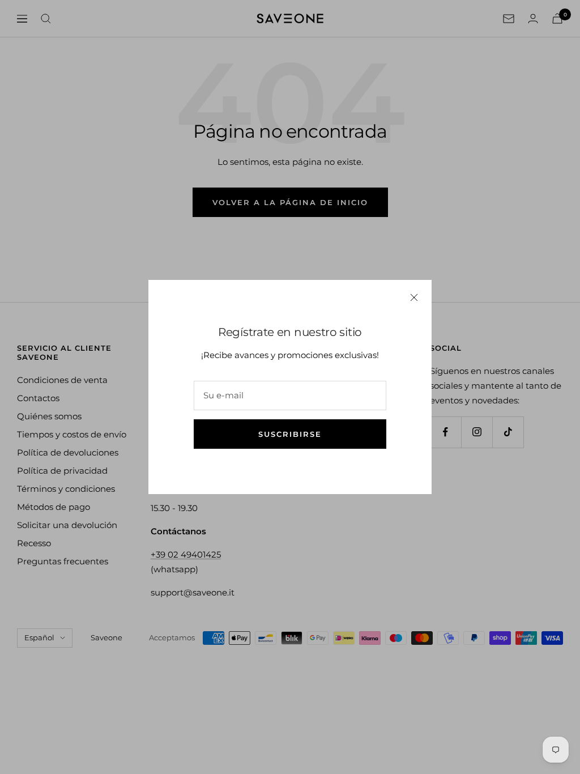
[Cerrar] (414, 297)
